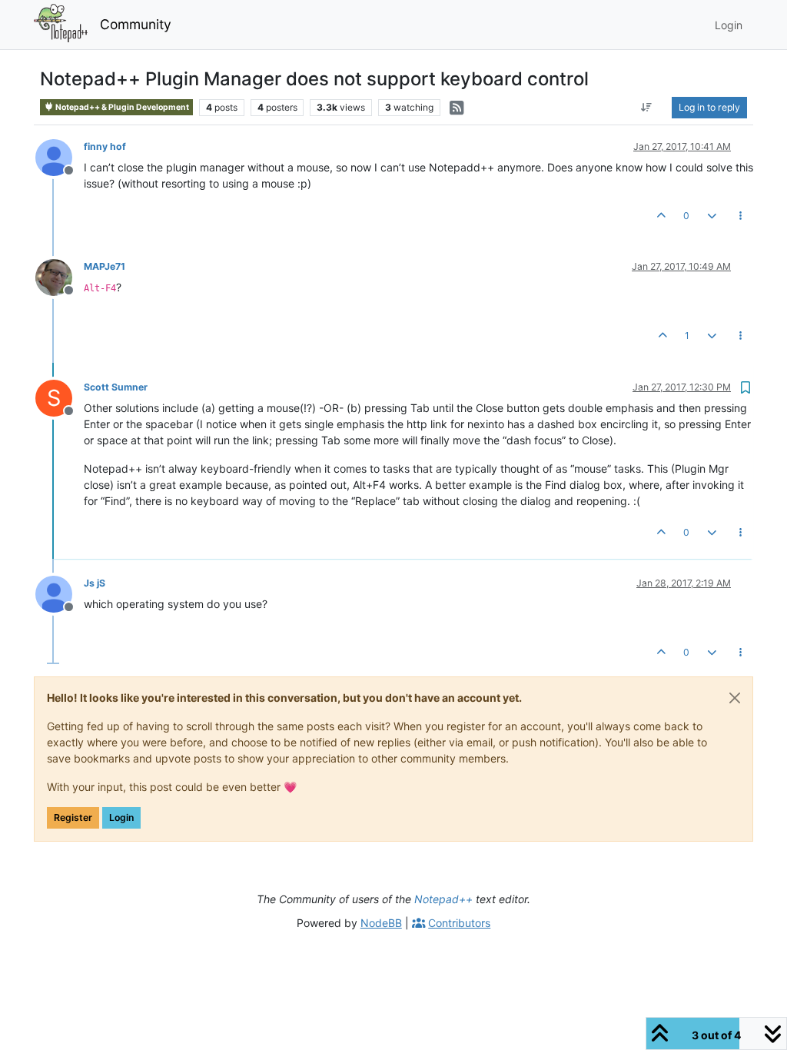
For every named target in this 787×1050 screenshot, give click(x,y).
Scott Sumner (116, 387)
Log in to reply (709, 107)
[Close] (734, 698)
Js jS (94, 583)
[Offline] (59, 156)
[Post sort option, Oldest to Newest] (646, 107)
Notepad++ (443, 898)
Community (135, 24)
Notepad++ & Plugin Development (121, 107)
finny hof (105, 146)
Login (121, 817)
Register (73, 817)
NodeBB (381, 922)
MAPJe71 (104, 266)
